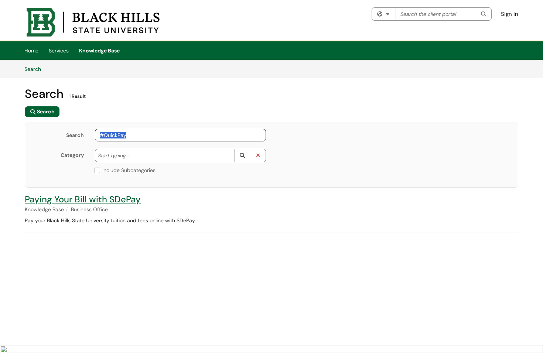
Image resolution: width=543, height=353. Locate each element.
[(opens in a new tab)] (93, 22)
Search (35, 68)
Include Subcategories (129, 170)
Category (72, 155)
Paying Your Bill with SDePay (83, 199)
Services (59, 50)
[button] (242, 155)
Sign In (509, 14)
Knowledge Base (99, 50)
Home (31, 50)
